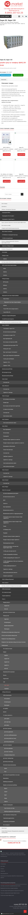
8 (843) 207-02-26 (14, 12)
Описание (3, 79)
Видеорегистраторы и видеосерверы (9, 888)
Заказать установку (5, 75)
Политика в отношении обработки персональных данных (12, 876)
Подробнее (6, 154)
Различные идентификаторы (7, 895)
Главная (2, 22)
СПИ (13, 23)
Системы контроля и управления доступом (10, 885)
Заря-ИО (21, 174)
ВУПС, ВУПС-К (6, 147)
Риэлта (9, 23)
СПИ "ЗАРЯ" (17, 23)
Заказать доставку (18, 75)
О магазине (3, 864)
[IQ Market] (13, 3)
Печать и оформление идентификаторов (10, 893)
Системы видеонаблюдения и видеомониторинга (12, 890)
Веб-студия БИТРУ (11, 913)
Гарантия (3, 871)
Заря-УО (21, 147)
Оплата (2, 868)
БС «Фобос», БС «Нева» (7, 174)
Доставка (3, 866)
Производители (4, 873)
